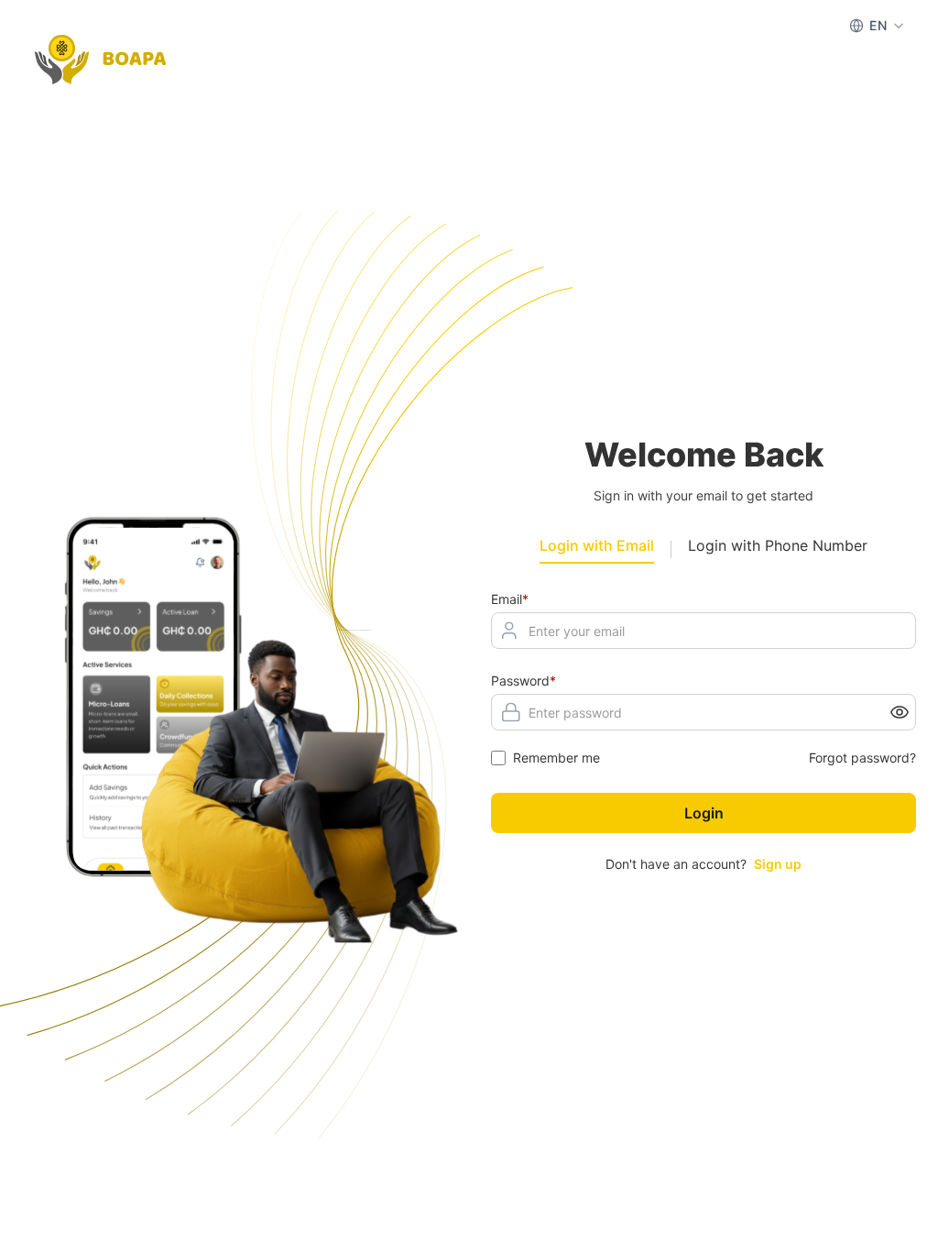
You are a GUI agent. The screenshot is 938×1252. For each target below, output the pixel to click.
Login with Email (597, 545)
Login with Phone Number (777, 545)
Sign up (778, 864)
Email (510, 599)
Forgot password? (862, 757)
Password (523, 680)
